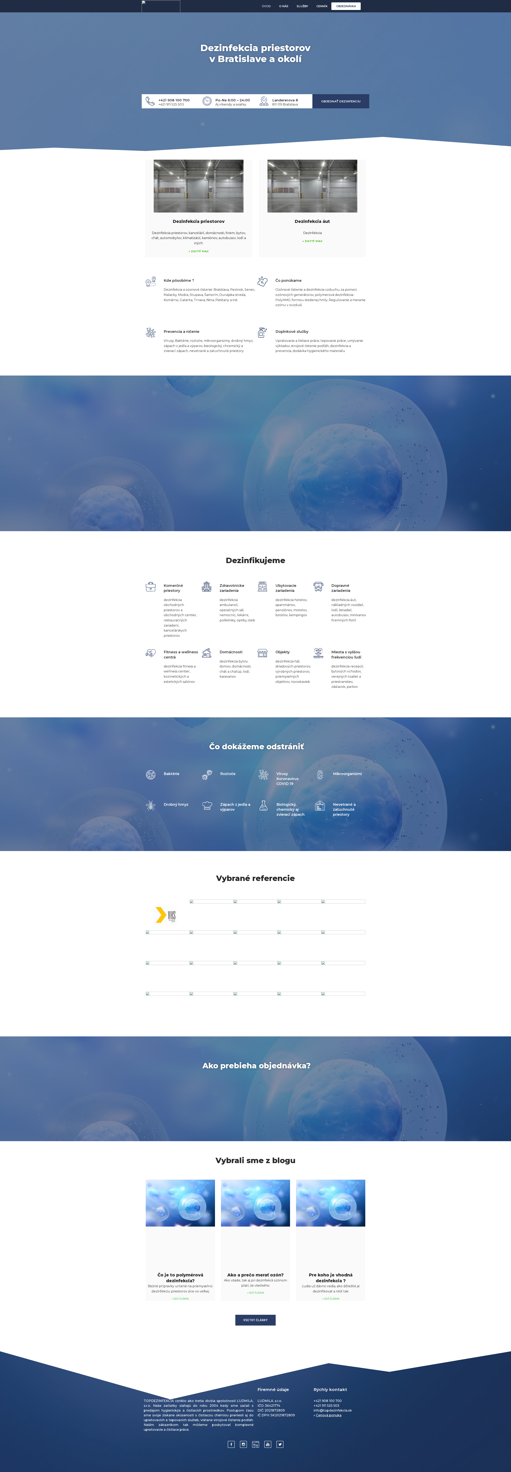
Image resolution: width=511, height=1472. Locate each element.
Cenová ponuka (329, 1415)
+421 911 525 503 (171, 104)
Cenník (322, 6)
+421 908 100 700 (174, 100)
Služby (302, 6)
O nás (283, 6)
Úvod (266, 6)
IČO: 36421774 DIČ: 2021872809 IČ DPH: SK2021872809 (276, 1410)
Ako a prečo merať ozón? (255, 1274)
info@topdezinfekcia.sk (333, 1410)
